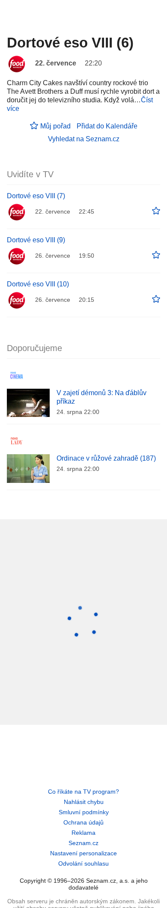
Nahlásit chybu (84, 801)
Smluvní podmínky (84, 812)
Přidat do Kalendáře (107, 126)
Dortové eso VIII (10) (38, 284)
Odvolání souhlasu (83, 863)
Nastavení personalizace (83, 853)
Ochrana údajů (83, 822)
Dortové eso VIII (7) (36, 195)
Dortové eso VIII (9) (36, 240)
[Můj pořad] (156, 211)
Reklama (83, 832)
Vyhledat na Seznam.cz (83, 139)
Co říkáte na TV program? (83, 791)
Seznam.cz (83, 843)
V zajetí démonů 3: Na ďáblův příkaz (101, 397)
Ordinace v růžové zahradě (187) (106, 458)
